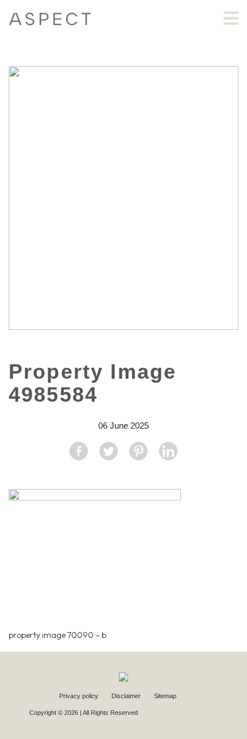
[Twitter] (108, 451)
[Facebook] (79, 451)
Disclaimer (126, 695)
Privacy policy (79, 695)
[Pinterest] (138, 451)
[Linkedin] (168, 451)
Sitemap (165, 695)
